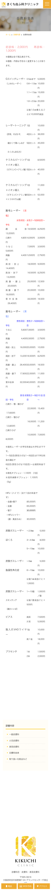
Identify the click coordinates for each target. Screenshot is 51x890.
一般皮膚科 (14, 734)
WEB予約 (27, 886)
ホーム (8, 34)
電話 (10, 886)
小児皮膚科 (14, 741)
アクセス (43, 886)
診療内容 (16, 34)
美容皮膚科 (14, 747)
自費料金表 (14, 753)
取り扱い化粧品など (18, 759)
